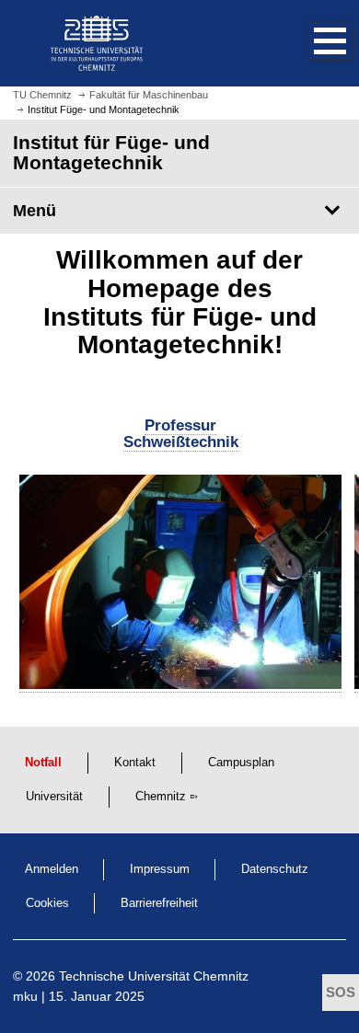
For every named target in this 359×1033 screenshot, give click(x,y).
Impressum (160, 869)
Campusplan (241, 762)
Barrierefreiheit (159, 903)
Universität (54, 796)
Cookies (47, 903)
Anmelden (51, 869)
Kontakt (135, 762)
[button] (311, 43)
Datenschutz (274, 869)
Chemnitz (160, 796)
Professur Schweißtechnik (180, 434)
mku (25, 996)
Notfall (43, 762)
